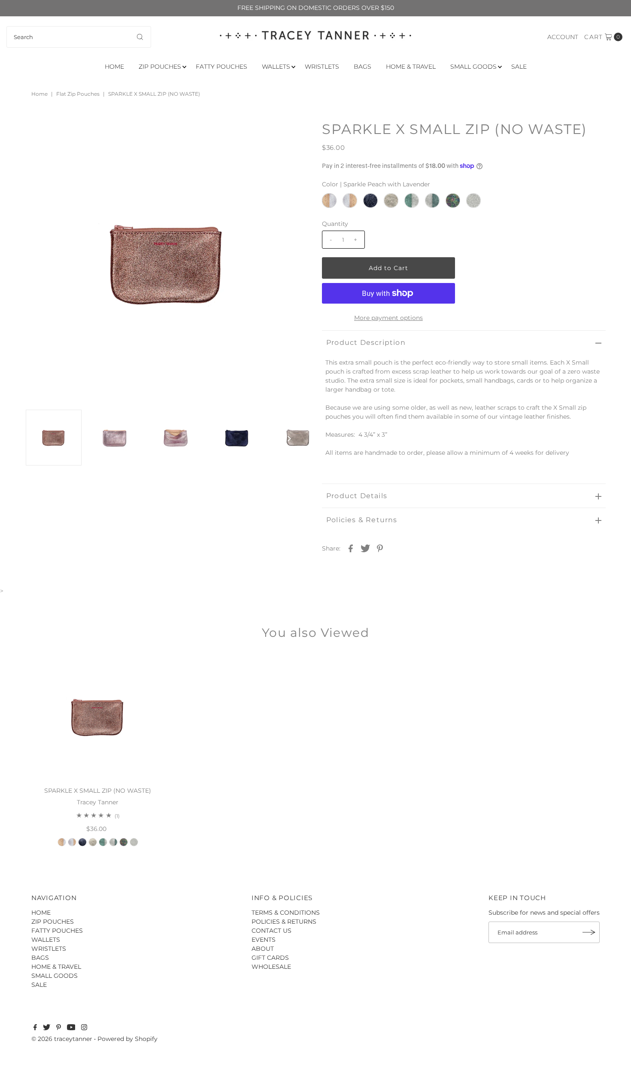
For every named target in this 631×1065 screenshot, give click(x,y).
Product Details (356, 496)
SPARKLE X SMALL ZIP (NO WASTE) (97, 790)
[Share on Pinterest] (379, 548)
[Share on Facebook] (350, 548)
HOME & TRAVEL (411, 66)
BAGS (362, 66)
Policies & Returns (361, 520)
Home (39, 94)
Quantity (335, 224)
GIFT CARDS (270, 958)
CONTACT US (271, 930)
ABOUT (263, 948)
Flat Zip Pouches (78, 94)
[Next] (60, 134)
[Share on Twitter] (365, 548)
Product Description (366, 342)
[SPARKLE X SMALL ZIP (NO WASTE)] (98, 717)
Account (562, 37)
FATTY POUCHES (221, 66)
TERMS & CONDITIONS (286, 912)
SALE (519, 66)
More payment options (388, 318)
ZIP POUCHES (160, 66)
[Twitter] (46, 1028)
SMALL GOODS (473, 66)
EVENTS (264, 939)
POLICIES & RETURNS (284, 921)
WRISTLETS (322, 66)
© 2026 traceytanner (61, 1039)
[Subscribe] (589, 932)
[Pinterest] (58, 1028)
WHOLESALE (271, 967)
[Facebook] (35, 1028)
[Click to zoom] (295, 134)
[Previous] (39, 134)
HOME (114, 66)
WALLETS (276, 66)
